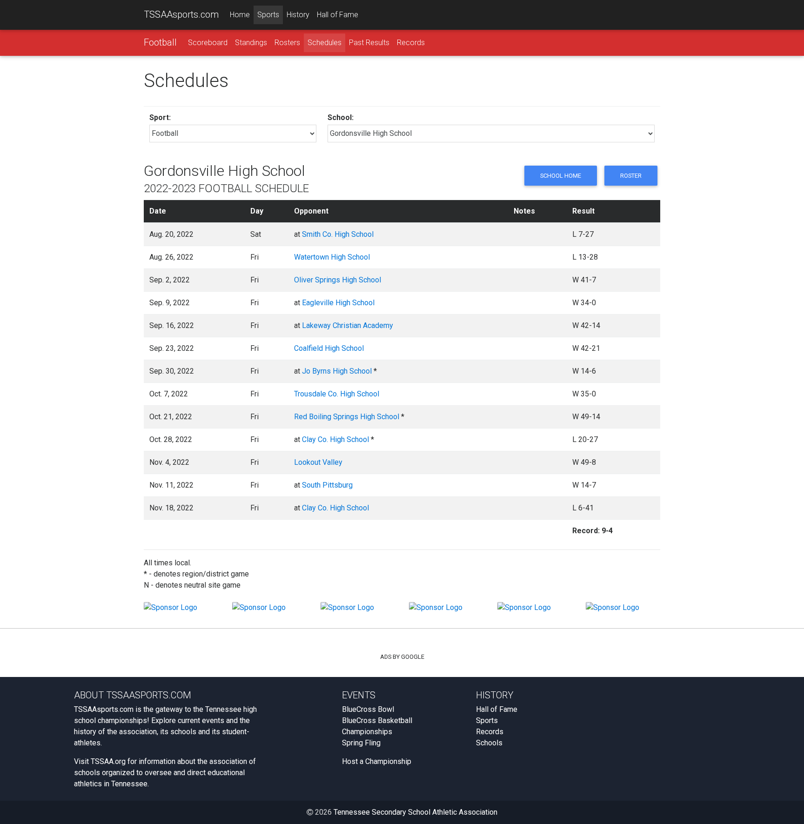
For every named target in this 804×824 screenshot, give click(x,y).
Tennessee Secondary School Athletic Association (415, 812)
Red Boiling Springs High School (346, 416)
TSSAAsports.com (181, 14)
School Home (560, 175)
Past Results (369, 42)
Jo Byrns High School (337, 371)
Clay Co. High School (335, 439)
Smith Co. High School (338, 234)
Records (411, 42)
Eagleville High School (338, 302)
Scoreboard (208, 42)
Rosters (287, 42)
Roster (631, 175)
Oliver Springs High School (337, 279)
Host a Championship (376, 761)
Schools (489, 742)
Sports (268, 14)
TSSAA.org (108, 761)
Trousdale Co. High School (336, 393)
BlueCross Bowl (368, 709)
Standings (251, 42)
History (298, 14)
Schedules (325, 42)
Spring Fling (361, 742)
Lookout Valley (318, 462)
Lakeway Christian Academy (347, 325)
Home (240, 14)
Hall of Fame (337, 14)
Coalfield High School (329, 348)
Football (160, 42)
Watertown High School (332, 257)
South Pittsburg (327, 485)
